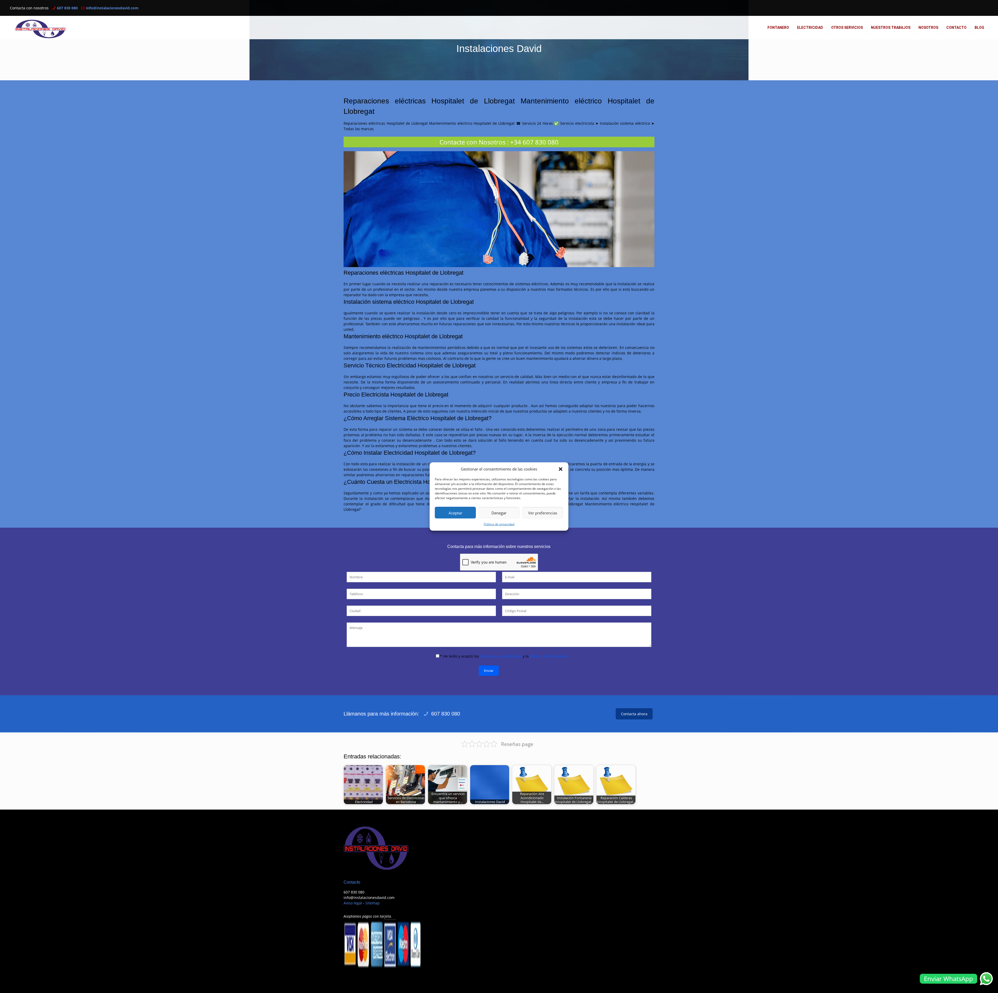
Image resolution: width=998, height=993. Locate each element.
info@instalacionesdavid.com (112, 7)
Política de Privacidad (548, 656)
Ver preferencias (542, 512)
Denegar (499, 512)
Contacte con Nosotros (472, 142)
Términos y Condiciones (501, 656)
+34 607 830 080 (534, 142)
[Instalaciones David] (40, 29)
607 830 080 (67, 7)
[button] (560, 469)
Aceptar (455, 512)
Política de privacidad (499, 524)
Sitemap (372, 903)
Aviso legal (353, 903)
